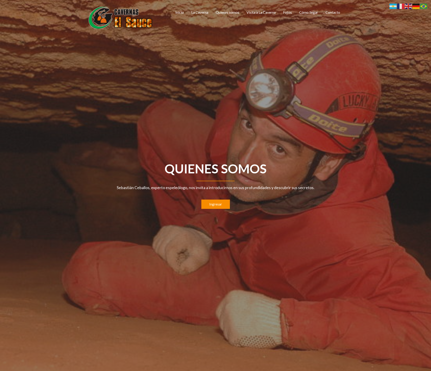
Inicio (179, 12)
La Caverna (199, 12)
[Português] (424, 6)
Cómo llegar (308, 12)
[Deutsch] (416, 6)
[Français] (401, 6)
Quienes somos (227, 12)
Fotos (287, 12)
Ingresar (215, 204)
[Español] (393, 6)
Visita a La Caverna (261, 12)
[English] (408, 6)
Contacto (332, 12)
